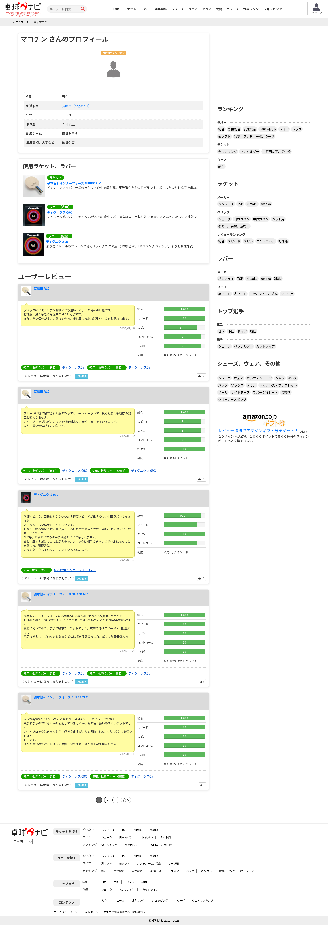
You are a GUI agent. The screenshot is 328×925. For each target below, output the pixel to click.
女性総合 (250, 129)
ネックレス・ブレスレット (278, 385)
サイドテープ (240, 392)
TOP (116, 9)
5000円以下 (267, 129)
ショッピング (272, 9)
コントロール (265, 241)
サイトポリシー (91, 912)
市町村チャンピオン (114, 53)
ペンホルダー (249, 151)
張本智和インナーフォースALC (75, 570)
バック (296, 129)
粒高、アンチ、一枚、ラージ (254, 136)
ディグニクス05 (57, 241)
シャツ (279, 378)
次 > (126, 800)
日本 (221, 331)
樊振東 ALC (41, 288)
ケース (292, 378)
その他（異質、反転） (233, 226)
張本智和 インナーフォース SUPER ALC (61, 594)
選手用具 (160, 9)
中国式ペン (261, 219)
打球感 (283, 241)
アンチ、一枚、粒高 (149, 863)
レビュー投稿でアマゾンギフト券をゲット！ (258, 430)
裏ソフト (224, 294)
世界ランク (251, 9)
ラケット (130, 9)
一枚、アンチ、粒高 (264, 294)
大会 (219, 9)
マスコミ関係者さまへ (116, 912)
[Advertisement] (263, 64)
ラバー (145, 9)
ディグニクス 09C (59, 212)
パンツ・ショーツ (259, 378)
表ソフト (224, 136)
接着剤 (286, 392)
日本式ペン (242, 219)
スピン (248, 241)
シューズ (177, 9)
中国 (231, 331)
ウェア (192, 9)
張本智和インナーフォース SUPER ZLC (74, 183)
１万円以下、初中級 (276, 151)
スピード (234, 241)
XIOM (278, 278)
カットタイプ (265, 346)
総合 (221, 129)
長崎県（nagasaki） (76, 105)
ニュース (232, 9)
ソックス (237, 385)
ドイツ (242, 331)
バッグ (223, 385)
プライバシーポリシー (66, 912)
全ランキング (227, 151)
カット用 (278, 219)
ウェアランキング (202, 900)
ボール (223, 392)
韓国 (253, 331)
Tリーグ (180, 900)
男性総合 (234, 129)
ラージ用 (287, 294)
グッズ (206, 9)
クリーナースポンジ (232, 399)
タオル (251, 385)
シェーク (224, 219)
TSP (240, 204)
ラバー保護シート (265, 392)
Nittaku (251, 204)
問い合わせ (139, 912)
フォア (284, 129)
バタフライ (226, 204)
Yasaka (266, 204)
